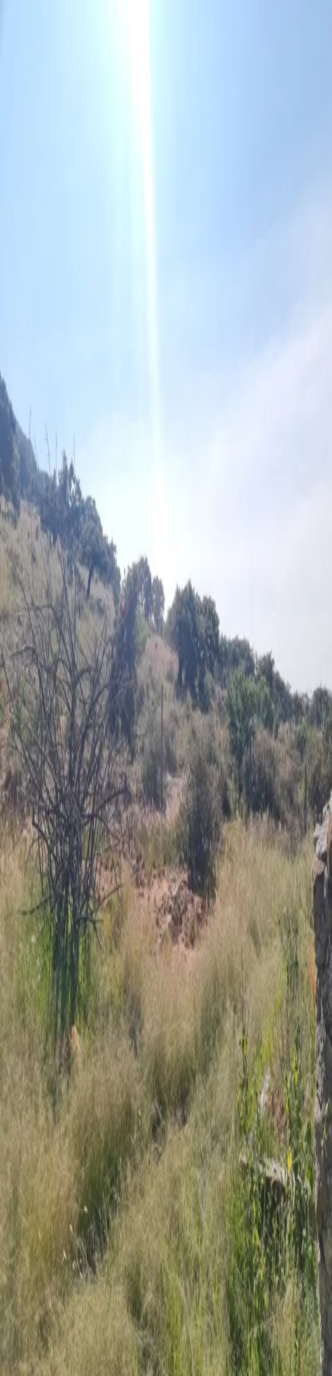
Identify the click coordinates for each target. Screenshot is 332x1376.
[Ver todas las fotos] (5, 555)
